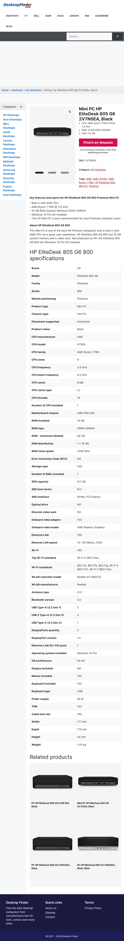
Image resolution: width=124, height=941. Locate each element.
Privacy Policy (93, 908)
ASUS (60, 15)
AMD (89, 178)
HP (26, 15)
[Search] (117, 36)
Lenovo (74, 15)
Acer (48, 15)
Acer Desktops (12, 119)
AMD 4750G (100, 178)
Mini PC (83, 186)
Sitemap (50, 912)
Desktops (12, 15)
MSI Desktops (12, 157)
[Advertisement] (62, 64)
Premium (94, 186)
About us (50, 908)
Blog (9, 26)
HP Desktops (33, 90)
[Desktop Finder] (17, 5)
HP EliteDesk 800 (105, 182)
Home (5, 90)
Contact (50, 917)
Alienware (101, 15)
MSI (87, 15)
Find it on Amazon (98, 142)
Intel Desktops (12, 194)
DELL (36, 15)
